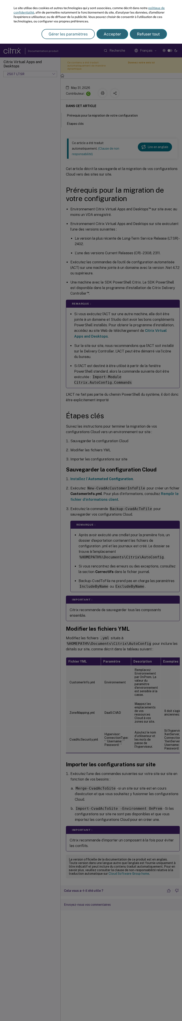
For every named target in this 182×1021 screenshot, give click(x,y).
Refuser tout (148, 34)
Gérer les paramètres (68, 34)
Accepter (112, 34)
